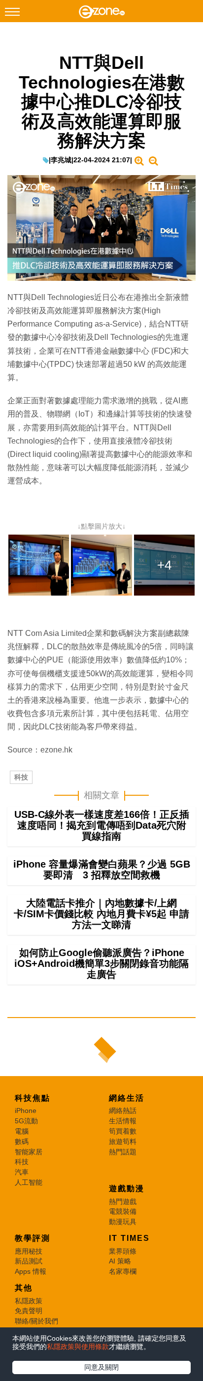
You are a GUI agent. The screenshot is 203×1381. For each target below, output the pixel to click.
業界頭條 (122, 1251)
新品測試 (28, 1261)
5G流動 (26, 1121)
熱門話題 (122, 1152)
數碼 (22, 1141)
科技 (21, 777)
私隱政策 (28, 1301)
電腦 (22, 1131)
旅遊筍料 (122, 1141)
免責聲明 (28, 1311)
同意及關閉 (101, 1367)
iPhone (25, 1110)
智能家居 (28, 1152)
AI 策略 (120, 1261)
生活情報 (122, 1121)
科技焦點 (32, 1098)
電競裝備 (122, 1211)
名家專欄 (122, 1271)
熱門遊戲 (122, 1201)
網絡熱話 (122, 1110)
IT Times (129, 1238)
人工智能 (28, 1182)
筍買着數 (122, 1131)
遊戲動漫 (126, 1188)
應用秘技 (28, 1251)
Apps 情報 (30, 1271)
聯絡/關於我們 (36, 1321)
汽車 (22, 1172)
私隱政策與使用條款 (78, 1347)
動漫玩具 (122, 1222)
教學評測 (32, 1238)
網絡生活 (126, 1098)
